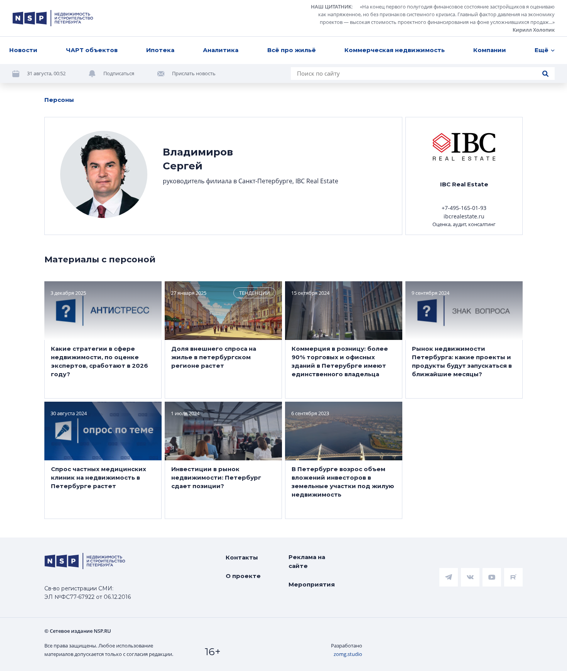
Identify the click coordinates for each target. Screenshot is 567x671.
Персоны (59, 99)
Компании (489, 50)
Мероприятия (312, 584)
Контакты (242, 557)
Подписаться (118, 73)
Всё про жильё (291, 50)
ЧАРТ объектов (92, 50)
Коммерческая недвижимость (394, 50)
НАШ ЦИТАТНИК (331, 6)
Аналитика (220, 50)
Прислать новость (194, 73)
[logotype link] (52, 18)
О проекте (243, 576)
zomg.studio (348, 654)
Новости (23, 50)
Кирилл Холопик (534, 29)
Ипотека (160, 50)
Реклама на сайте (307, 561)
